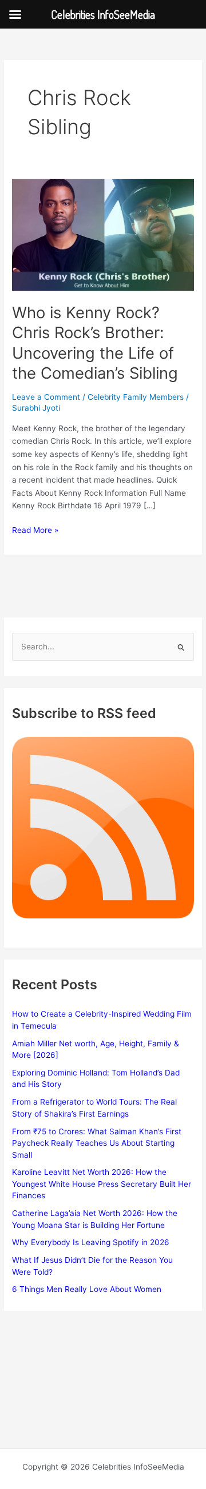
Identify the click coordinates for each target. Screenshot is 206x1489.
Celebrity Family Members (136, 397)
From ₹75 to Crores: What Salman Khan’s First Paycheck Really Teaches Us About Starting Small (96, 1143)
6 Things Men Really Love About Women (86, 1289)
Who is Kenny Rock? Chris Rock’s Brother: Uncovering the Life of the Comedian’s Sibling (95, 343)
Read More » (35, 531)
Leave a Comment (46, 397)
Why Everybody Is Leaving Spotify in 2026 (90, 1242)
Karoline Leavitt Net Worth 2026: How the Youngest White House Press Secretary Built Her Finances (101, 1183)
